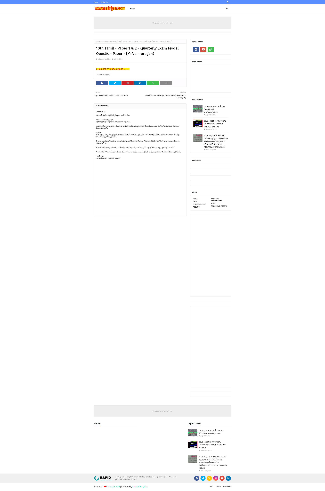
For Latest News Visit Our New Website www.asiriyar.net (214, 109)
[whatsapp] (211, 49)
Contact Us (104, 2)
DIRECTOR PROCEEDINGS (216, 199)
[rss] (209, 478)
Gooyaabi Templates (140, 487)
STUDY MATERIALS (107, 41)
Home (96, 2)
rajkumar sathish (104, 59)
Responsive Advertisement (163, 23)
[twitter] (203, 478)
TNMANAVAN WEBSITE (219, 206)
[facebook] (227, 2)
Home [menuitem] (132, 9)
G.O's (195, 201)
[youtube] (203, 49)
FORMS (213, 203)
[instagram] (215, 478)
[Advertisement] (210, 256)
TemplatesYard (114, 487)
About (218, 487)
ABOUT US (196, 207)
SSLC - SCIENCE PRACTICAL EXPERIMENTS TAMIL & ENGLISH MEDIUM (215, 124)
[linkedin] (228, 478)
